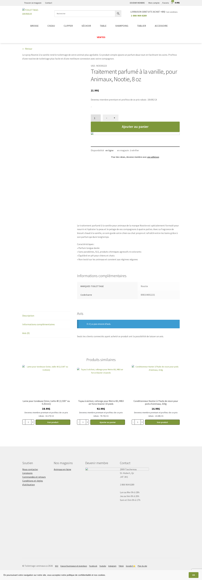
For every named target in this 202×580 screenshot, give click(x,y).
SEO (56, 566)
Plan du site (142, 566)
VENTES (101, 37)
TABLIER (141, 25)
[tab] (46, 315)
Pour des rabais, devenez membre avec (135, 157)
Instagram (112, 566)
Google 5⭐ (130, 566)
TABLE (103, 25)
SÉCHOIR (86, 25)
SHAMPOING (121, 25)
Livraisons (27, 473)
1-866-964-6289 (139, 15)
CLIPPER (68, 25)
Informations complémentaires (38, 324)
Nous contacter (30, 469)
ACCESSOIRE (161, 25)
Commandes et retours (34, 476)
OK (193, 575)
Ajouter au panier (135, 126)
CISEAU (51, 25)
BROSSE (34, 25)
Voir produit (52, 422)
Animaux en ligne (62, 469)
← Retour (27, 48)
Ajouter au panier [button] (108, 422)
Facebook (93, 566)
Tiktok (121, 566)
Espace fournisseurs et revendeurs (73, 566)
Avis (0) (26, 333)
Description (28, 315)
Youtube (102, 566)
